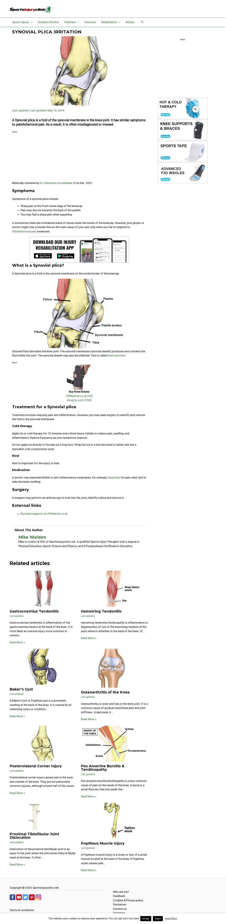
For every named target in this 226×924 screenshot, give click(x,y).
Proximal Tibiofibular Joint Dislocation (34, 836)
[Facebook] (12, 897)
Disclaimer (119, 904)
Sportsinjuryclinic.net (46, 887)
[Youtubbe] (19, 897)
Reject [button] (158, 918)
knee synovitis (116, 355)
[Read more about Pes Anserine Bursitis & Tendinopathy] (114, 743)
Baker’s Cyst (21, 689)
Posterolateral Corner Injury (36, 766)
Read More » (17, 642)
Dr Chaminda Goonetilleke (56, 183)
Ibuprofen (114, 477)
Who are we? (121, 891)
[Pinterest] (32, 897)
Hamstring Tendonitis (101, 611)
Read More (171, 918)
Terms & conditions (22, 910)
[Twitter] (25, 897)
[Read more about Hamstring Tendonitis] (114, 588)
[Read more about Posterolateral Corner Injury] (43, 743)
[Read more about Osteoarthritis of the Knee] (114, 668)
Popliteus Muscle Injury (103, 843)
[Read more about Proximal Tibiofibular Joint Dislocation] (35, 816)
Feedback (119, 896)
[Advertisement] (79, 157)
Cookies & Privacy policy (128, 900)
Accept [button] (145, 918)
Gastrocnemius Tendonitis (34, 611)
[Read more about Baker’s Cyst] (43, 666)
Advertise (119, 913)
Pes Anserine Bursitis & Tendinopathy (102, 768)
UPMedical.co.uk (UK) (79, 396)
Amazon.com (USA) (79, 400)
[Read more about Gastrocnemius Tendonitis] (43, 588)
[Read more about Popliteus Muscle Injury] (114, 820)
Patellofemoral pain (24, 231)
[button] (30, 22)
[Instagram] (38, 897)
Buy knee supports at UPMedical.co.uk (44, 513)
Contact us (120, 908)
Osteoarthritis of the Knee (105, 692)
